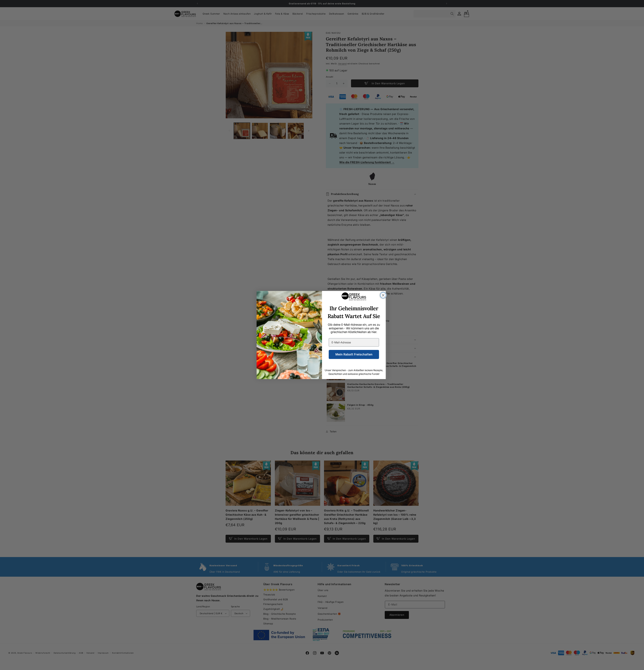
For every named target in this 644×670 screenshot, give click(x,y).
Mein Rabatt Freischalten (353, 354)
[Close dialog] (383, 295)
